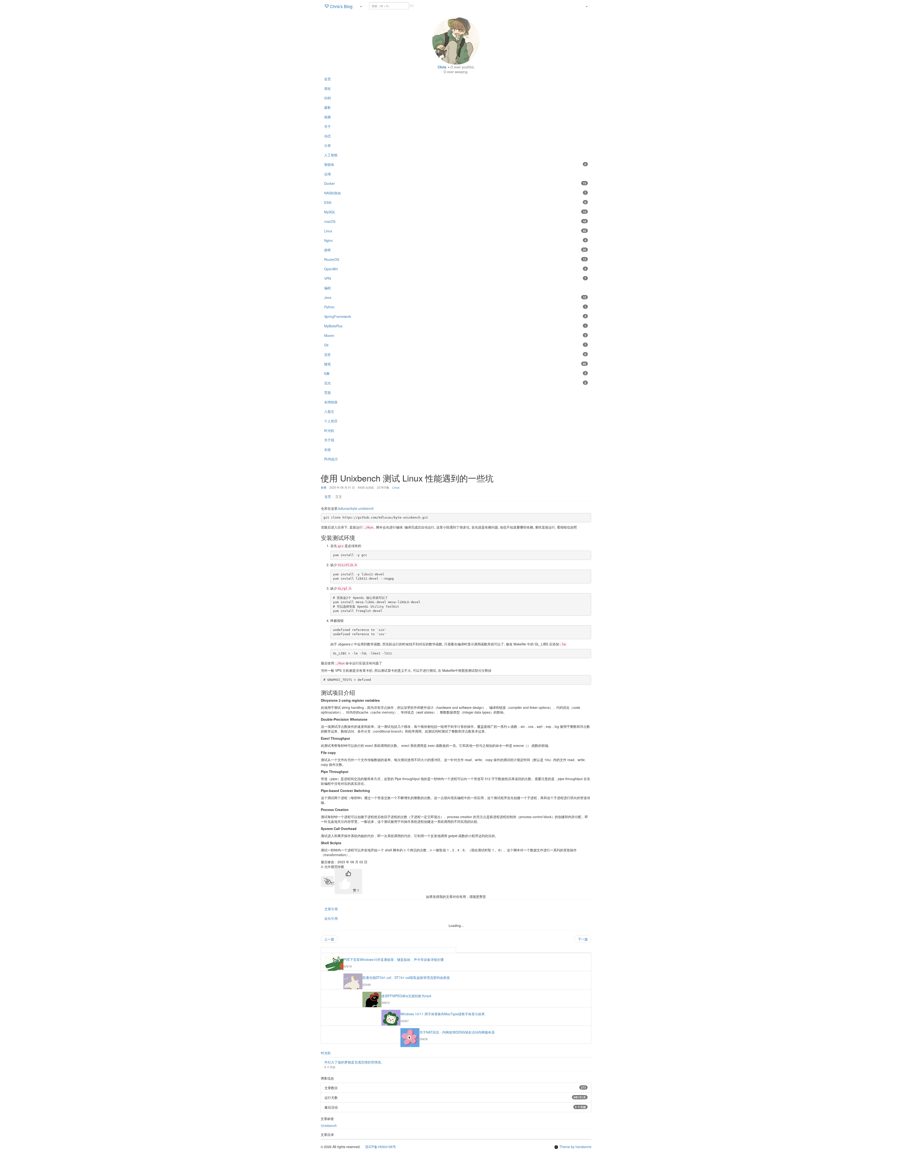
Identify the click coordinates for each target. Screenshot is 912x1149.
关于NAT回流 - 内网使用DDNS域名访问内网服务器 (457, 1032)
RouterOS (455, 259)
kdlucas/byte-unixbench (356, 508)
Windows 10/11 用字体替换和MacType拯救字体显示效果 (442, 1013)
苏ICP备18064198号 (378, 1146)
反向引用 (331, 918)
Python (455, 307)
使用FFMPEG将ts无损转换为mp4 (406, 995)
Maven (455, 335)
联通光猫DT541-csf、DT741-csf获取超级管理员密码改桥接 (406, 977)
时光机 (326, 1052)
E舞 (455, 373)
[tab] (388, 950)
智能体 (455, 164)
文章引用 (331, 908)
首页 (327, 496)
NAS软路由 (455, 193)
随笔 (455, 364)
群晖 (455, 250)
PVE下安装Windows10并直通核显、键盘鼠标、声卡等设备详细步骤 (393, 959)
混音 (455, 354)
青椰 (323, 487)
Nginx (455, 240)
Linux (455, 231)
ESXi (455, 202)
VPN (455, 278)
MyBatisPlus (455, 326)
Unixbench (329, 1125)
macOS (455, 221)
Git (455, 345)
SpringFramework (455, 316)
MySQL (455, 212)
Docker (455, 183)
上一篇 (329, 939)
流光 (455, 383)
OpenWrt (455, 269)
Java (455, 297)
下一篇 (583, 939)
